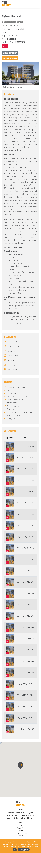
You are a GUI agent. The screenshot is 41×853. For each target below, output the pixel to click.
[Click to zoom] (20, 73)
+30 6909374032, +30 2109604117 (21, 815)
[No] (38, 846)
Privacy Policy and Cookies (20, 835)
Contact (20, 831)
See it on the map (11, 58)
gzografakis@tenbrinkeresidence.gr (21, 818)
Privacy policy (24, 850)
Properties (20, 828)
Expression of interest (10, 53)
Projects (20, 825)
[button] (20, 765)
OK (15, 850)
